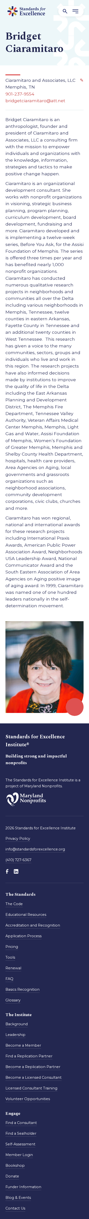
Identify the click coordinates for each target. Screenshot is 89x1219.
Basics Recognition (22, 989)
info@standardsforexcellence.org (35, 849)
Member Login (19, 1155)
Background (16, 1024)
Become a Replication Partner (32, 1067)
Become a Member (23, 1045)
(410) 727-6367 (18, 860)
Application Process (23, 936)
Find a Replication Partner (28, 1056)
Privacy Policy (17, 838)
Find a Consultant (21, 1123)
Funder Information (23, 1187)
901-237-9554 (19, 93)
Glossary (13, 1000)
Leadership (15, 1034)
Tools (10, 957)
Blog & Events (18, 1197)
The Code (14, 904)
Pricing (11, 946)
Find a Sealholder (20, 1133)
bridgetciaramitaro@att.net (35, 100)
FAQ (9, 979)
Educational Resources (25, 914)
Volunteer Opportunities (27, 1099)
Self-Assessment (20, 1144)
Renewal (13, 968)
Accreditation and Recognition (32, 925)
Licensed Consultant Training (31, 1088)
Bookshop (15, 1165)
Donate (12, 1176)
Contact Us (15, 1208)
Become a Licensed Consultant (33, 1077)
